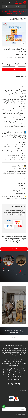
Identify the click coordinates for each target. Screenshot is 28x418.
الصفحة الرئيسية (23, 18)
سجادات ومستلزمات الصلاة (21, 270)
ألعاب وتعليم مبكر (8, 268)
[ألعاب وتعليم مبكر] (8, 260)
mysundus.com (19, 414)
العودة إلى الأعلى (14, 337)
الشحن (11, 57)
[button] (6, 2)
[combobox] (14, 6)
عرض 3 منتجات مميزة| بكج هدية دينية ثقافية (17, 19)
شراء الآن (14, 69)
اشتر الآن (13, 248)
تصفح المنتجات (14, 309)
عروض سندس (16, 18)
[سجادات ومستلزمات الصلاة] (21, 260)
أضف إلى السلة (8, 64)
